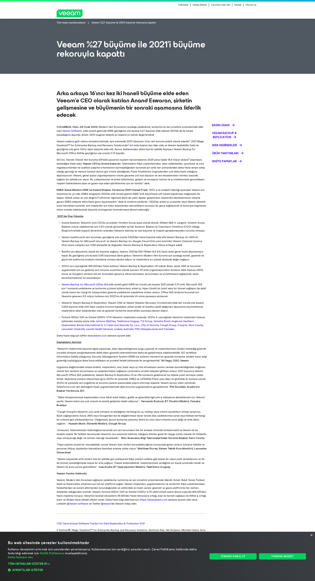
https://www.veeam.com (153, 499)
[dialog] (157, 556)
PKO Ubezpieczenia (146, 329)
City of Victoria (150, 325)
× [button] (311, 535)
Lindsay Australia (124, 329)
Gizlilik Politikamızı (52, 553)
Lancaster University (73, 329)
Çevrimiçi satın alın (220, 5)
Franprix (182, 325)
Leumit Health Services (99, 329)
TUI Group (146, 321)
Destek (238, 5)
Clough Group (168, 325)
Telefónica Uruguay (128, 321)
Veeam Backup (85, 284)
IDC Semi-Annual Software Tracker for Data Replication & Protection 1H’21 (101, 523)
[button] (105, 564)
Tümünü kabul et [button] (233, 556)
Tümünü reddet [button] (282, 556)
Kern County (196, 325)
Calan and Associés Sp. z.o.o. (123, 325)
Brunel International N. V (91, 325)
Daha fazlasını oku (20, 557)
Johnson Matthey (106, 321)
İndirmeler (183, 5)
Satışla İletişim (200, 5)
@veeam (106, 503)
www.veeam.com (97, 335)
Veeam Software (72, 131)
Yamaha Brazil (162, 321)
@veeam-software (77, 503)
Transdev (169, 329)
